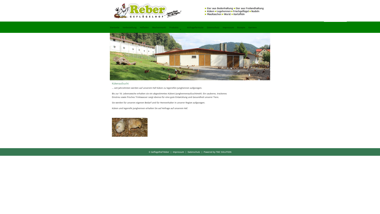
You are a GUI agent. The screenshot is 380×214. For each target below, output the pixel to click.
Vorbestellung (130, 27)
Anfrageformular (195, 27)
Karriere (252, 27)
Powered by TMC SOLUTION (217, 152)
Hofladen (144, 27)
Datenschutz (213, 27)
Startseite (114, 27)
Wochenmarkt (159, 27)
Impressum (228, 27)
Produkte (174, 27)
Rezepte (241, 27)
